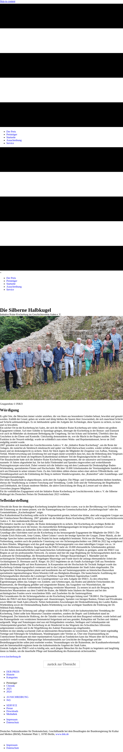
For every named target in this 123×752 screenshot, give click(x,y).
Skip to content (7, 1)
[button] (61, 664)
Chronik (10, 685)
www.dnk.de (62, 734)
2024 (9, 691)
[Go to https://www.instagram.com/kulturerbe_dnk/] (12, 298)
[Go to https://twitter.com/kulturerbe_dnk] (20, 298)
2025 (9, 688)
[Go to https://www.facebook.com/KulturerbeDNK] (5, 298)
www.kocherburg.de (10, 656)
